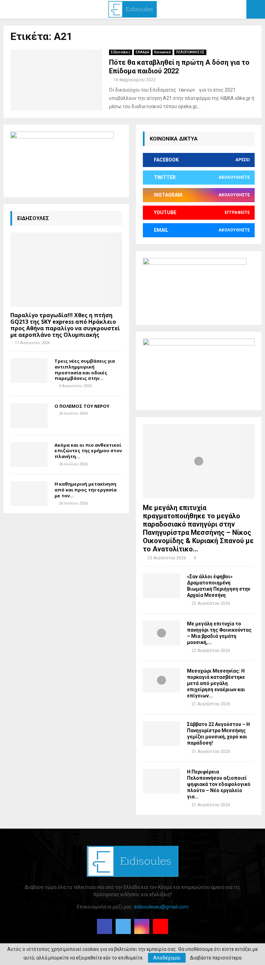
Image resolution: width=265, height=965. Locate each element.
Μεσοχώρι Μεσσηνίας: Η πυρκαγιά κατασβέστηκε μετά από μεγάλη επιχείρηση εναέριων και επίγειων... (216, 683)
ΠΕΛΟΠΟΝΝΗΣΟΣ (190, 52)
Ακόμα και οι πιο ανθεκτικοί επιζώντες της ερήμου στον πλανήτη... (88, 451)
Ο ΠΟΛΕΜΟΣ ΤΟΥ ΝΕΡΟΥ (82, 406)
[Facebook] (104, 926)
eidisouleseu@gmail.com (161, 907)
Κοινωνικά (162, 52)
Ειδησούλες (120, 52)
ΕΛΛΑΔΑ (142, 52)
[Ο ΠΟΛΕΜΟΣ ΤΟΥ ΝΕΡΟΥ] (29, 415)
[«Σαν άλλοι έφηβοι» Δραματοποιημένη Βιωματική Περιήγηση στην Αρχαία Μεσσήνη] (161, 585)
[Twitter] (123, 926)
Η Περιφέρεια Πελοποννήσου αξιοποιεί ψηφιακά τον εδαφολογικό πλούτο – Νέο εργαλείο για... (219, 784)
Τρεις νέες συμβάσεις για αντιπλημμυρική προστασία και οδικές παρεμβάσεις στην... (85, 369)
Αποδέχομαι (166, 958)
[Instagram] (141, 926)
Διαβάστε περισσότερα (216, 957)
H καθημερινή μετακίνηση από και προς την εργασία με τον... (86, 490)
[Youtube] (160, 926)
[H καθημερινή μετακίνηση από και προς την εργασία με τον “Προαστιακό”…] (29, 493)
